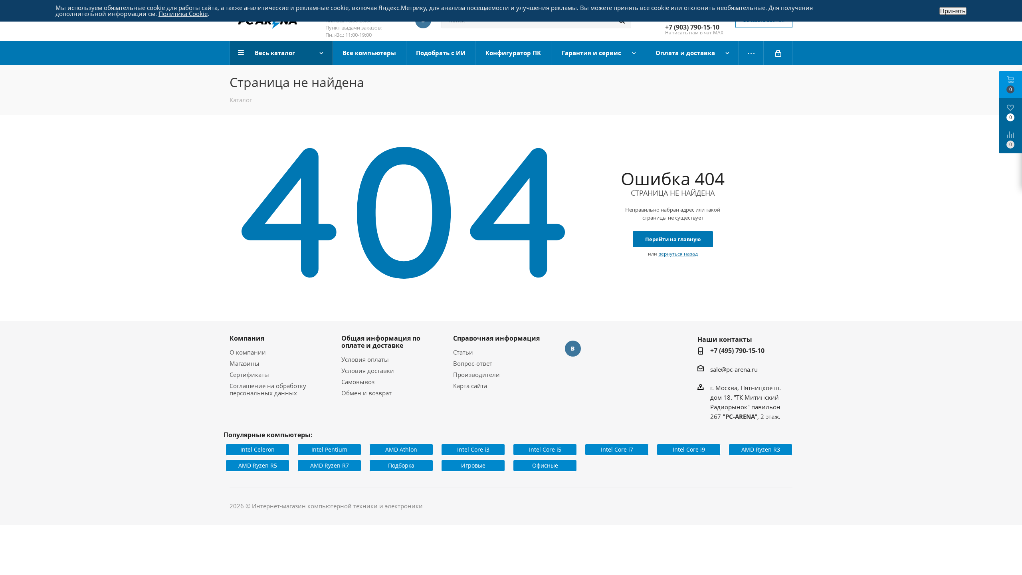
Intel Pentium (329, 449)
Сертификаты (249, 375)
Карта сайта (470, 386)
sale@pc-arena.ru (734, 369)
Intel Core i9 (689, 449)
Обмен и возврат (366, 393)
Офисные (545, 465)
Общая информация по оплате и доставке (380, 342)
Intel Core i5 (545, 449)
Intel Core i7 (617, 449)
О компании (248, 352)
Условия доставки (367, 371)
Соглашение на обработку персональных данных (268, 389)
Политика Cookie (183, 14)
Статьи (463, 352)
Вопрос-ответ (472, 363)
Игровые (473, 465)
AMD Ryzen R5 (257, 465)
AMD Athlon (401, 449)
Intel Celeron (257, 449)
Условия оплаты (365, 359)
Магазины (244, 363)
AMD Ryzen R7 (329, 465)
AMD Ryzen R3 (760, 449)
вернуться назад (678, 253)
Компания (247, 338)
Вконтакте (573, 349)
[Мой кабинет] (778, 53)
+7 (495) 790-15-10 (737, 350)
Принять (953, 11)
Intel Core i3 (473, 449)
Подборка (401, 465)
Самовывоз (357, 382)
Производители (476, 375)
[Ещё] (751, 53)
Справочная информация (496, 338)
